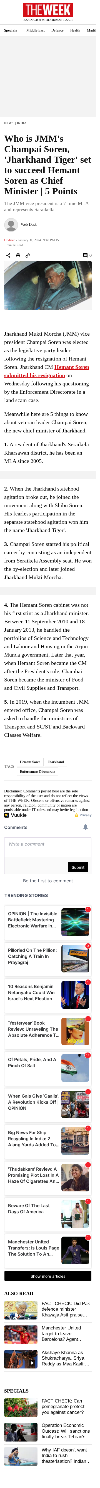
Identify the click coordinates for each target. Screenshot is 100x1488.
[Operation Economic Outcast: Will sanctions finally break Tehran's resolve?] (21, 1432)
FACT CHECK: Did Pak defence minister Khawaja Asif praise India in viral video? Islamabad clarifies (66, 1315)
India (22, 123)
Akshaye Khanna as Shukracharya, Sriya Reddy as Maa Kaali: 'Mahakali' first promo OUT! (64, 1364)
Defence (57, 30)
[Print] (18, 255)
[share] (8, 255)
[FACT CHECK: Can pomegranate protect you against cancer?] (21, 1407)
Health (75, 30)
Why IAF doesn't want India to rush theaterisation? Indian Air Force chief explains (66, 1458)
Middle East (35, 30)
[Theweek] (48, 10)
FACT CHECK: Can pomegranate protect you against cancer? (63, 1406)
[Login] (83, 14)
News (9, 123)
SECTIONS (8, 13)
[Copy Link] (28, 255)
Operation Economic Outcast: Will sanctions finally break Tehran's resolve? (66, 1434)
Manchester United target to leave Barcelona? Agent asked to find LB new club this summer (63, 1339)
